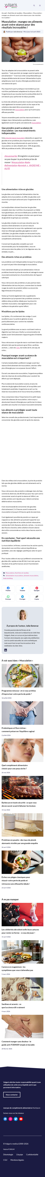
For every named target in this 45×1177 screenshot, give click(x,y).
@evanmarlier (10, 156)
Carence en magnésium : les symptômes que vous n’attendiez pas (17, 968)
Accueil (4, 13)
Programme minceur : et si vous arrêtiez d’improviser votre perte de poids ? (19, 692)
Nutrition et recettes (15, 13)
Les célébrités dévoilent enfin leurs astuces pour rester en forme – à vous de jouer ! (20, 931)
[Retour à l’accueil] (11, 5)
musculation (19, 110)
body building (8, 578)
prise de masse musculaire (15, 138)
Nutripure (36, 1108)
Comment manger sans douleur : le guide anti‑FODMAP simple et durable (18, 1043)
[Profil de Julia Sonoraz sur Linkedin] (5, 650)
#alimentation (10, 165)
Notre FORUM (9, 1149)
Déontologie (8, 1154)
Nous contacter (12, 1095)
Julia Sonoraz (32, 625)
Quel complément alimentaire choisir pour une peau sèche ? (15, 767)
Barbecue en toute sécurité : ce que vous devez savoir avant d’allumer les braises (19, 804)
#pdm (27, 162)
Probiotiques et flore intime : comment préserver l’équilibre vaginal (18, 729)
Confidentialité (32, 1154)
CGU (5, 1160)
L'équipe (19, 1154)
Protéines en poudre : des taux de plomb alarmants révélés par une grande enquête (20, 841)
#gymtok (22, 165)
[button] (34, 5)
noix (18, 348)
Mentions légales (17, 1160)
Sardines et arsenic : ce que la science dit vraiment (13, 1006)
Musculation (27, 13)
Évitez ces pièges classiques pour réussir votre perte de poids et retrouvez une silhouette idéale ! (16, 880)
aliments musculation (31, 575)
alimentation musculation (14, 575)
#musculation (18, 162)
